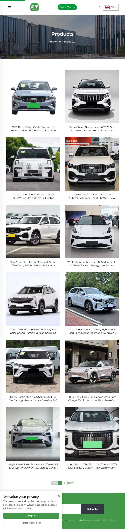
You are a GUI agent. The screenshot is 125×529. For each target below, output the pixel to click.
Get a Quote (67, 7)
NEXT (71, 483)
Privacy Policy (109, 520)
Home (57, 41)
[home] (34, 7)
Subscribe (92, 509)
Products (69, 41)
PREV (54, 483)
